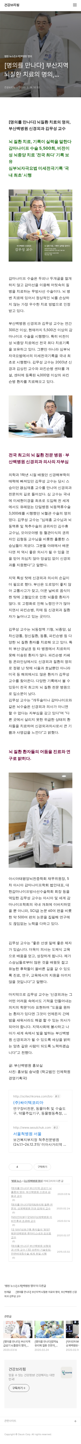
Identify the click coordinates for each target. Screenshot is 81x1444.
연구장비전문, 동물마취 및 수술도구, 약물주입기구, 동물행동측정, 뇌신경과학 (40, 1111)
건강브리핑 (11, 5)
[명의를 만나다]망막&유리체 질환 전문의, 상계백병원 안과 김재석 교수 (32, 1206)
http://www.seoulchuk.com (32, 1127)
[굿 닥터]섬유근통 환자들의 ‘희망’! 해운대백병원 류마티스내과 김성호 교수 (31, 1233)
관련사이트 (10, 1420)
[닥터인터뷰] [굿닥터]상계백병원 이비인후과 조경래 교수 (31, 1218)
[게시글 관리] (27, 1167)
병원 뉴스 (16, 1180)
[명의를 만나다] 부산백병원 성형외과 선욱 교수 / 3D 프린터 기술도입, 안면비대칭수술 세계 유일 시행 (31, 1249)
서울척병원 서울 (27, 1133)
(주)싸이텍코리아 (28, 1102)
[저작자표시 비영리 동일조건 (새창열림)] (57, 1167)
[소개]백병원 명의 (33, 1180)
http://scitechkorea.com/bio (32, 1096)
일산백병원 (10, 1435)
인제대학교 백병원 (14, 1428)
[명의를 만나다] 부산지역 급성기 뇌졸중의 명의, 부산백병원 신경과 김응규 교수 (31, 1192)
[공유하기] (22, 1167)
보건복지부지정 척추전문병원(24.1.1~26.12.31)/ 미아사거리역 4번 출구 (39, 1142)
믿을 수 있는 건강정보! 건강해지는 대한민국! (32, 1377)
